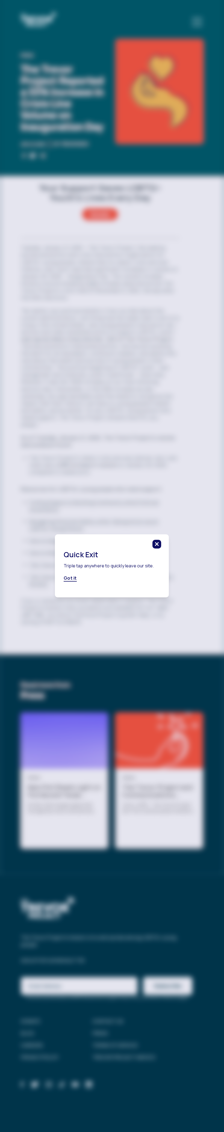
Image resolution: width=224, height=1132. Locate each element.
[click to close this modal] (157, 544)
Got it (70, 578)
